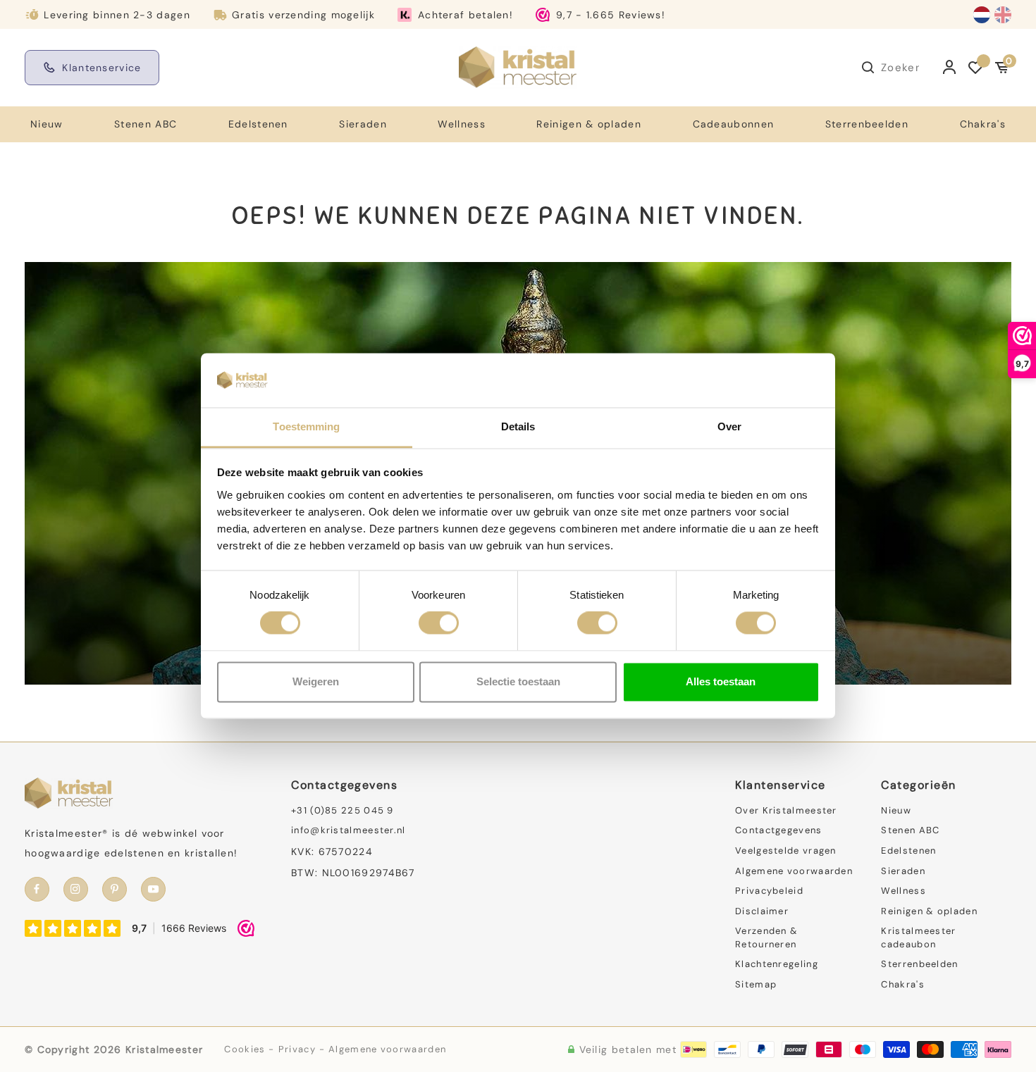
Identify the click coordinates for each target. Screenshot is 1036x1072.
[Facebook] (37, 889)
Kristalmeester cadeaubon (918, 937)
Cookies (244, 1049)
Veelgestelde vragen (786, 850)
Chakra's (983, 124)
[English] (1002, 14)
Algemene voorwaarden (794, 871)
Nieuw (46, 124)
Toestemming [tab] (306, 426)
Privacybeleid (769, 891)
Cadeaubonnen (734, 124)
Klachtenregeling (776, 964)
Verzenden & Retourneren (766, 937)
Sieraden (362, 124)
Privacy (297, 1049)
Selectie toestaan (518, 681)
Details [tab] (518, 426)
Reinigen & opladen (588, 124)
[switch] (439, 623)
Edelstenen (258, 124)
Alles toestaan (721, 681)
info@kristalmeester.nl (348, 830)
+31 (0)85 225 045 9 (342, 810)
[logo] (518, 67)
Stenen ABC (145, 124)
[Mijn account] (949, 67)
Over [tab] (729, 426)
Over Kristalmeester (786, 810)
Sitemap (756, 984)
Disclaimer (762, 911)
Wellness (461, 124)
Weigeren (315, 681)
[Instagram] (75, 889)
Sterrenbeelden (866, 124)
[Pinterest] (114, 889)
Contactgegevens (778, 830)
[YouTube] (153, 889)
